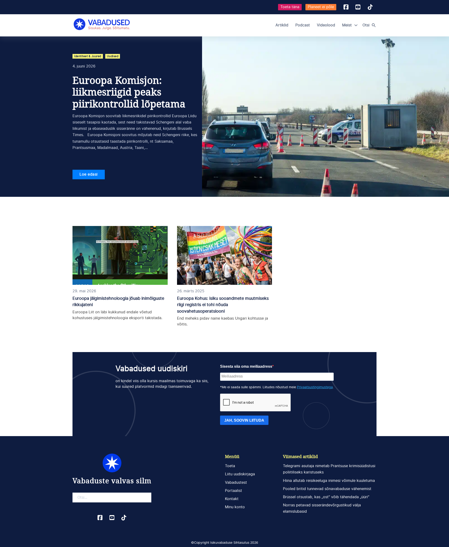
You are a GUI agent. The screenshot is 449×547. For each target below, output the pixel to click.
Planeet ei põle (321, 7)
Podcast (302, 25)
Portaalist (233, 491)
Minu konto (235, 507)
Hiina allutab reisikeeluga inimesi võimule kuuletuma (329, 481)
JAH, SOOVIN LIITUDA (244, 420)
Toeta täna (289, 7)
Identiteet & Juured (87, 56)
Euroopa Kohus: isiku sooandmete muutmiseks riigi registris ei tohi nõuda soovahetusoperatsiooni (223, 304)
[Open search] (370, 25)
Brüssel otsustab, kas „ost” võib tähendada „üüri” (326, 497)
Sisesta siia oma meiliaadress (246, 366)
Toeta (230, 466)
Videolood (326, 25)
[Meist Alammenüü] (356, 25)
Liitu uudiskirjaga (240, 474)
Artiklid (281, 25)
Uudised (113, 56)
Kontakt (232, 499)
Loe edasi (89, 174)
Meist (347, 25)
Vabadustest (236, 482)
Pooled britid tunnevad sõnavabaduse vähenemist (327, 489)
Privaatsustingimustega (315, 387)
